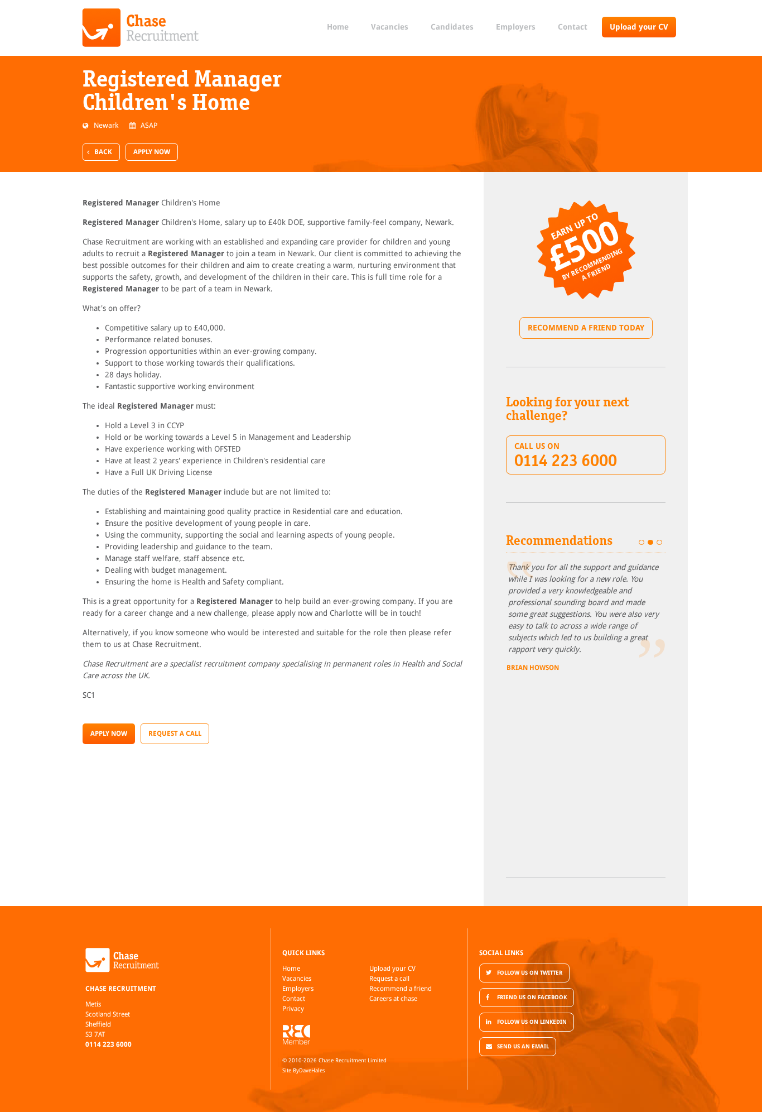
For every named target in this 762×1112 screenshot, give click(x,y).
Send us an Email (523, 1046)
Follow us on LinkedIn (532, 1022)
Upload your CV (639, 26)
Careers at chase (393, 999)
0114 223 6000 (108, 1044)
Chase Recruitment (141, 27)
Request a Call (174, 733)
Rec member (296, 1034)
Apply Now (151, 152)
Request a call (389, 978)
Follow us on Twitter (529, 973)
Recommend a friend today (586, 327)
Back (103, 152)
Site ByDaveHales (303, 1070)
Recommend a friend (400, 989)
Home (338, 26)
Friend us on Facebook (532, 997)
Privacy (293, 1009)
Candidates (452, 26)
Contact (572, 26)
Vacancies (389, 26)
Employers (516, 26)
